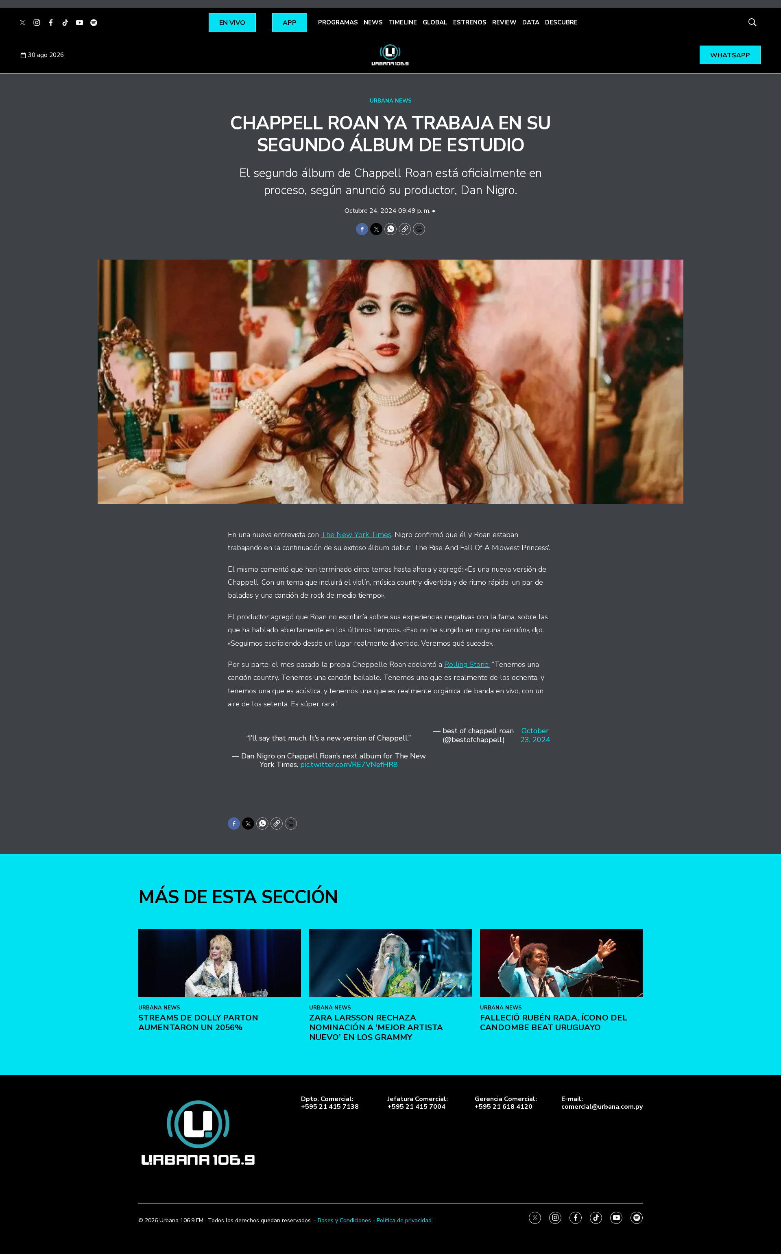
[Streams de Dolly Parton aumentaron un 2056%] (219, 963)
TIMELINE (402, 22)
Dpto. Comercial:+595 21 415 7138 (330, 1103)
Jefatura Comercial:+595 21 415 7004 (418, 1103)
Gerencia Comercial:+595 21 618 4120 (506, 1103)
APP (290, 22)
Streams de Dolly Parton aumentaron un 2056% (198, 1022)
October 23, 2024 (535, 736)
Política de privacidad (404, 1220)
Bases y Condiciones (344, 1220)
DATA (530, 22)
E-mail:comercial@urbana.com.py (602, 1103)
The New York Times (356, 535)
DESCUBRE (561, 22)
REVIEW (504, 22)
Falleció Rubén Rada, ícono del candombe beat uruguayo (553, 1022)
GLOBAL (435, 22)
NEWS (373, 22)
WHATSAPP (730, 55)
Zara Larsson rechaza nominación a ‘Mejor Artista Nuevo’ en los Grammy (376, 1027)
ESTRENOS (469, 22)
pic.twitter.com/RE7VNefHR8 (349, 764)
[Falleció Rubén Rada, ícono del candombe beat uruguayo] (561, 963)
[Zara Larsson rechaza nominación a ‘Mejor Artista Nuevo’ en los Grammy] (390, 963)
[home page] (390, 55)
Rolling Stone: (467, 664)
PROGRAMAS (338, 22)
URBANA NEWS (391, 101)
